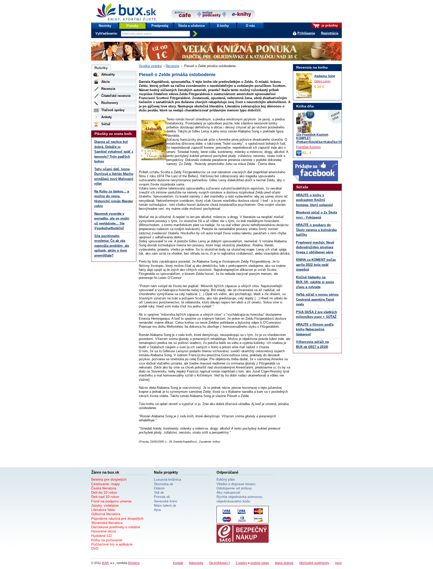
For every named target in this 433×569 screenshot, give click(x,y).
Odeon (159, 488)
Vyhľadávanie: (107, 33)
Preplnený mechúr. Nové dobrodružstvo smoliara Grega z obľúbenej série (315, 247)
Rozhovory (109, 103)
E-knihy (223, 26)
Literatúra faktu (103, 510)
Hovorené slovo (103, 531)
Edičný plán (225, 479)
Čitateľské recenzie (116, 96)
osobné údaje (259, 562)
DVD (94, 548)
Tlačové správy (113, 110)
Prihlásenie (306, 33)
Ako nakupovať (228, 492)
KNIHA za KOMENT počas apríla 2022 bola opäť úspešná (316, 264)
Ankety (106, 117)
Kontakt (178, 562)
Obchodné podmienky (314, 562)
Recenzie (172, 66)
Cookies (241, 562)
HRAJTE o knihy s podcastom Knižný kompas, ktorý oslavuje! (314, 200)
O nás (250, 26)
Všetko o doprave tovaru (235, 484)
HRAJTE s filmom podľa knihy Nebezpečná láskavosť (315, 329)
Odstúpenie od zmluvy (234, 488)
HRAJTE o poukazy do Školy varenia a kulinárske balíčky (316, 230)
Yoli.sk (159, 492)
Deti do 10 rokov (104, 492)
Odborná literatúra (105, 514)
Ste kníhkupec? (219, 562)
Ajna (157, 510)
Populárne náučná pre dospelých (117, 518)
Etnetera (134, 562)
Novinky (105, 26)
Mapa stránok (284, 562)
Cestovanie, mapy (105, 484)
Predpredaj (159, 26)
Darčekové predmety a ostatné (115, 527)
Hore (338, 562)
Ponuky (132, 26)
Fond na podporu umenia (111, 501)
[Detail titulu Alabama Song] (304, 85)
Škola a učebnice (191, 26)
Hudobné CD (101, 536)
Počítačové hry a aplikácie (112, 544)
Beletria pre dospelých (109, 479)
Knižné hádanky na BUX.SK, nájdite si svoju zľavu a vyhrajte (315, 282)
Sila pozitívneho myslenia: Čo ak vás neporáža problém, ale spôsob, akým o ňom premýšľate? (111, 245)
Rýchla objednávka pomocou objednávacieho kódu (239, 499)
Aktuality (108, 74)
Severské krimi (165, 501)
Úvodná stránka (150, 66)
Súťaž (106, 124)
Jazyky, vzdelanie (105, 505)
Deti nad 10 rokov (105, 497)
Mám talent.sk (165, 505)
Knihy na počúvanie (106, 540)
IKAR (105, 562)
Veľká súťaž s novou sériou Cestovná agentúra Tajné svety (317, 299)
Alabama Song (324, 76)
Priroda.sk (162, 497)
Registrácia (329, 33)
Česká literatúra (103, 488)
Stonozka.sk (163, 484)
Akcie (105, 82)
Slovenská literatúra (107, 523)
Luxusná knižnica (167, 479)
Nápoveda (196, 562)
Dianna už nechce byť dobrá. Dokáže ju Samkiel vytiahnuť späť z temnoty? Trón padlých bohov (113, 151)
